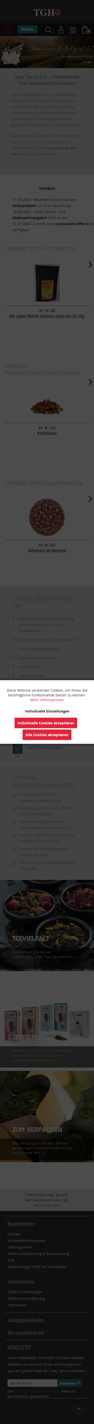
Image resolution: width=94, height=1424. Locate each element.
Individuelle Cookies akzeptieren (46, 723)
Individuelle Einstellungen (47, 711)
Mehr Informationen (47, 699)
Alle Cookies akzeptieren (47, 734)
